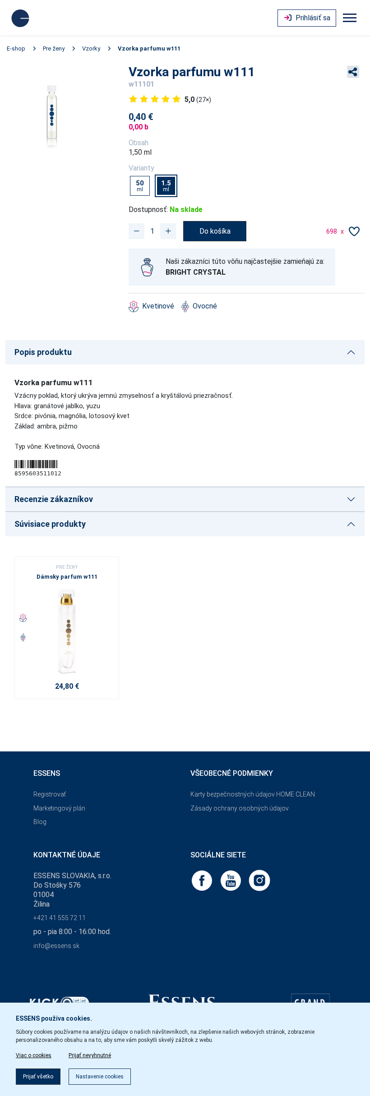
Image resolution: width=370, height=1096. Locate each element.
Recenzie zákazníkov (53, 499)
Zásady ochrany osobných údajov (239, 808)
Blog (39, 821)
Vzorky (91, 48)
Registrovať (49, 794)
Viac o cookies (33, 1055)
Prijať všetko (38, 1076)
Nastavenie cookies (100, 1076)
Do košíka (215, 231)
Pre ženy (54, 48)
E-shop (16, 48)
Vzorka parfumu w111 (149, 48)
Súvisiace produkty (50, 524)
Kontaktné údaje (66, 855)
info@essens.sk (56, 945)
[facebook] (202, 880)
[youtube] (231, 880)
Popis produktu (43, 352)
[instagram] (259, 880)
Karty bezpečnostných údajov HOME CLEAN (252, 794)
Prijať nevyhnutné (90, 1055)
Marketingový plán (59, 808)
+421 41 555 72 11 (59, 917)
